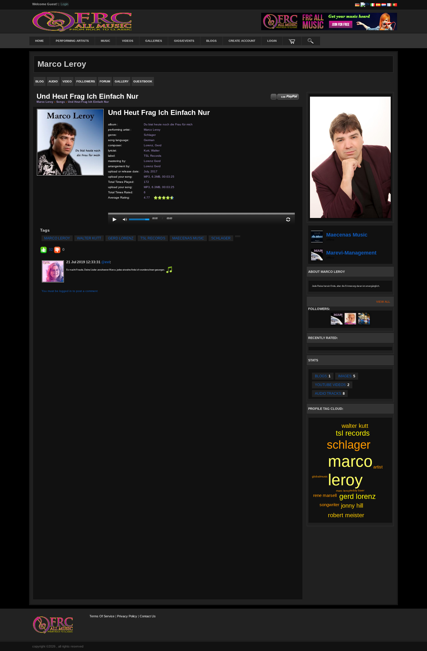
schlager (221, 238)
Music (105, 40)
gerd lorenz (120, 238)
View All (383, 301)
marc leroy (343, 490)
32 (51, 250)
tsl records (152, 238)
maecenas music (188, 238)
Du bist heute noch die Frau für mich (168, 124)
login (272, 40)
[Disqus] (167, 371)
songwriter (329, 504)
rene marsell (325, 495)
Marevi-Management (351, 253)
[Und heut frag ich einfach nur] (70, 141)
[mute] (125, 219)
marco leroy (57, 238)
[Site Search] (311, 41)
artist (378, 466)
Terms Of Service (101, 616)
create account (242, 40)
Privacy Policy (127, 616)
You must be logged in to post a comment (70, 291)
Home (39, 40)
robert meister (346, 515)
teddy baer (357, 490)
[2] (158, 198)
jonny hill (352, 505)
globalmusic (320, 476)
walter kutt (89, 238)
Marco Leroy (45, 101)
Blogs (211, 40)
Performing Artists (72, 40)
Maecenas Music (346, 235)
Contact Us (148, 616)
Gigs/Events (184, 40)
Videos (127, 40)
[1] (156, 198)
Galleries (153, 40)
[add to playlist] (274, 96)
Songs (60, 101)
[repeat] (288, 219)
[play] (114, 219)
